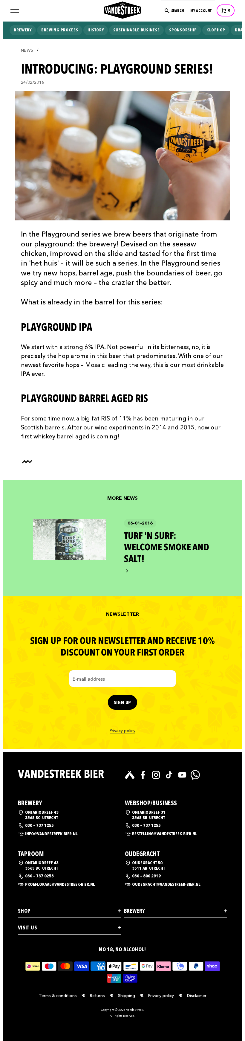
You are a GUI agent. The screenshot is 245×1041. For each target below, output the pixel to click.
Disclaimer (196, 995)
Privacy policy (122, 730)
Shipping (126, 995)
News (27, 50)
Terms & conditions (58, 995)
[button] (14, 11)
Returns (97, 995)
